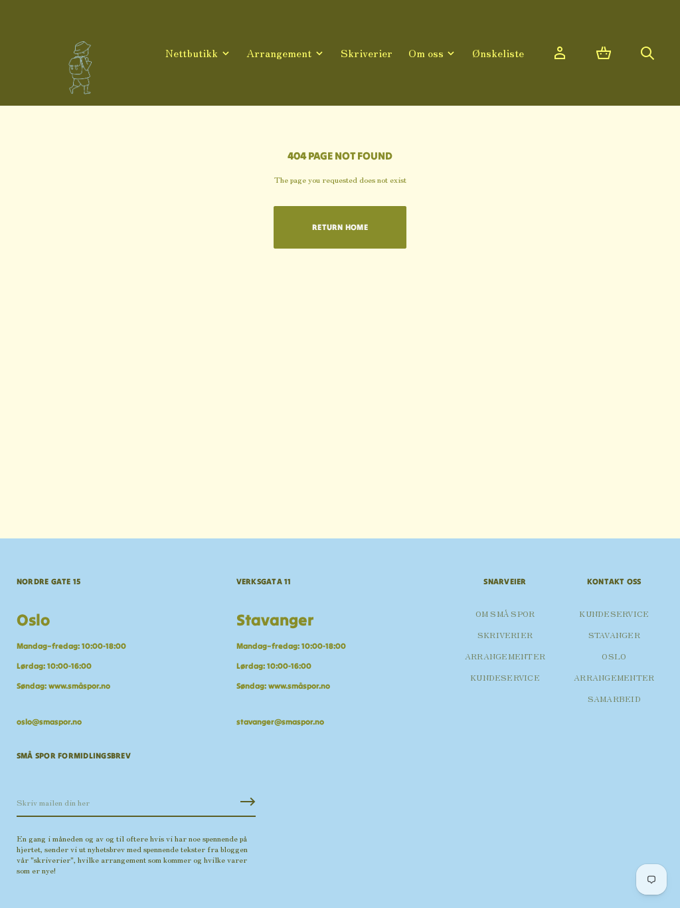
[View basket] (603, 53)
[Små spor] (76, 62)
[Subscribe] (248, 802)
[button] (603, 53)
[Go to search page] (647, 53)
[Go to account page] (559, 53)
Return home (340, 227)
